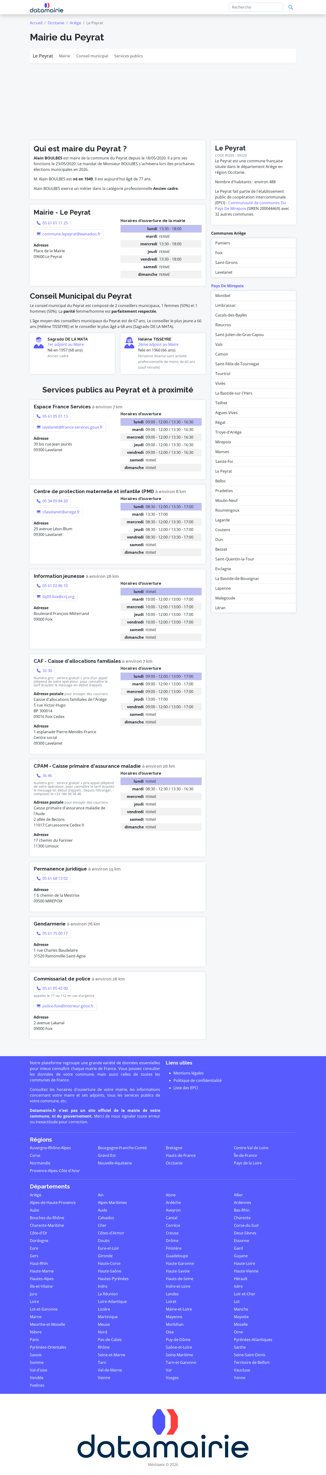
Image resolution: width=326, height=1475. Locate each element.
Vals (219, 344)
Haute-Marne (42, 1271)
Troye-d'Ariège (228, 432)
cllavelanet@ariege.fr (61, 512)
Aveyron (173, 1210)
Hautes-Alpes (42, 1278)
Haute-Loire (244, 1263)
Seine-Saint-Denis (249, 1354)
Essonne (241, 1240)
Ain (101, 1195)
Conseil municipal (92, 56)
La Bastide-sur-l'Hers (233, 393)
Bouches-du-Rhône (47, 1217)
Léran (220, 607)
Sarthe (240, 1347)
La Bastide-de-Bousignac (237, 578)
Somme (37, 1362)
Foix (218, 252)
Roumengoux (227, 510)
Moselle (241, 1324)
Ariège (75, 22)
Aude (102, 1210)
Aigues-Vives (226, 412)
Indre (102, 1286)
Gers (34, 1255)
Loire (34, 1301)
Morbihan (175, 1324)
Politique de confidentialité (198, 1080)
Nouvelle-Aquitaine (115, 1163)
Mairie (64, 56)
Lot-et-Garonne (44, 1309)
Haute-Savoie (178, 1271)
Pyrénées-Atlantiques (253, 1339)
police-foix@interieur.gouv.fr (68, 1006)
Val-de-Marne (110, 1370)
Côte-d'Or (38, 1233)
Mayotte (241, 1316)
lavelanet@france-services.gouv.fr (72, 427)
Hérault (240, 1278)
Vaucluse (242, 1370)
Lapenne (223, 588)
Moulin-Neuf (226, 500)
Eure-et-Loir (108, 1248)
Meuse (104, 1324)
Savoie (36, 1354)
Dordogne (39, 1240)
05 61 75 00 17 (55, 933)
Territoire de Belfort (252, 1362)
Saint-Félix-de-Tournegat (237, 363)
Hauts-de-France (181, 1155)
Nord (102, 1332)
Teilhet (221, 403)
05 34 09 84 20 (55, 501)
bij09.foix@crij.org (58, 596)
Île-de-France (245, 1155)
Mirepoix (223, 442)
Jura (33, 1294)
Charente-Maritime (47, 1225)
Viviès (220, 383)
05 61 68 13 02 (55, 878)
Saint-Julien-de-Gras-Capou (239, 334)
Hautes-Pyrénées (113, 1278)
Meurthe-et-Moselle (47, 1324)
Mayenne (174, 1316)
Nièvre (36, 1332)
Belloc (220, 481)
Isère (238, 1286)
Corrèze (173, 1225)
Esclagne (223, 568)
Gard (238, 1248)
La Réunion (108, 1294)
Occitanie (56, 22)
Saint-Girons (226, 262)
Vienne (104, 1377)
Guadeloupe (177, 1255)
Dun (219, 539)
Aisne (171, 1195)
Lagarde (222, 520)
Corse (35, 1155)
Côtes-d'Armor (111, 1233)
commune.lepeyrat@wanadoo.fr (71, 234)
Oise (170, 1332)
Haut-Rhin (39, 1263)
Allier (238, 1195)
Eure (34, 1248)
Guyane (241, 1255)
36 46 (47, 775)
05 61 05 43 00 (55, 988)
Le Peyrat (43, 56)
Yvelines (37, 1385)
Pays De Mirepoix (227, 285)
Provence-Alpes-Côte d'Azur (55, 1170)
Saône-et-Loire (179, 1347)
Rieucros (223, 324)
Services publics (128, 56)
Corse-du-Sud (246, 1225)
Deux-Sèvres (245, 1233)
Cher (102, 1225)
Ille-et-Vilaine (41, 1286)
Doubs (104, 1240)
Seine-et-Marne (111, 1354)
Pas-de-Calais (110, 1339)
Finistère (173, 1248)
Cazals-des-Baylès (231, 315)
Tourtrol (222, 373)
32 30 (47, 670)
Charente (242, 1217)
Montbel (222, 295)
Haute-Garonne (180, 1263)
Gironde (105, 1255)
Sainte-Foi (224, 461)
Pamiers (222, 243)
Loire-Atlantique (112, 1301)
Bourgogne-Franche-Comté (122, 1147)
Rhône (104, 1347)
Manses (222, 451)
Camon (221, 354)
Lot (237, 1301)
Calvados (106, 1217)
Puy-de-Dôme (178, 1339)
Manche (241, 1309)
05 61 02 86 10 (55, 585)
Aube (34, 1210)
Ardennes (242, 1202)
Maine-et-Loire (179, 1309)
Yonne (239, 1377)
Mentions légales (189, 1073)
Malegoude (225, 598)
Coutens (222, 529)
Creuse (172, 1233)
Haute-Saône (109, 1271)
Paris (34, 1339)
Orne (238, 1332)
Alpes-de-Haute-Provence (53, 1202)
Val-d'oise (38, 1370)
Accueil (36, 22)
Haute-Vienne (246, 1271)
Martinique (108, 1316)
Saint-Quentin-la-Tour (234, 559)
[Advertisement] (163, 99)
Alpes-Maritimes (112, 1202)
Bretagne (174, 1147)
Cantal (171, 1217)
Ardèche (173, 1202)
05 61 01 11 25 (55, 223)
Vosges (172, 1377)
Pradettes (224, 490)
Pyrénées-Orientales (48, 1347)
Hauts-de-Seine (179, 1278)
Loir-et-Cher (244, 1294)
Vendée (36, 1377)
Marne (36, 1316)
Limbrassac (225, 305)
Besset (221, 549)
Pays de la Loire (248, 1163)
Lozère (104, 1309)
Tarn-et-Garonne (181, 1362)
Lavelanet (223, 272)
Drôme (172, 1240)
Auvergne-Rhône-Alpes (50, 1147)
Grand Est (107, 1155)
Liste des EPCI (186, 1087)
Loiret (171, 1301)
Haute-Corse (109, 1263)
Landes (172, 1294)
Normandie (40, 1163)
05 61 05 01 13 (55, 416)
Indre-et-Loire (178, 1286)
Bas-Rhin (242, 1210)
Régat (220, 422)
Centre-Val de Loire (251, 1147)
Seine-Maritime (179, 1354)
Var (169, 1370)
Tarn (102, 1362)
